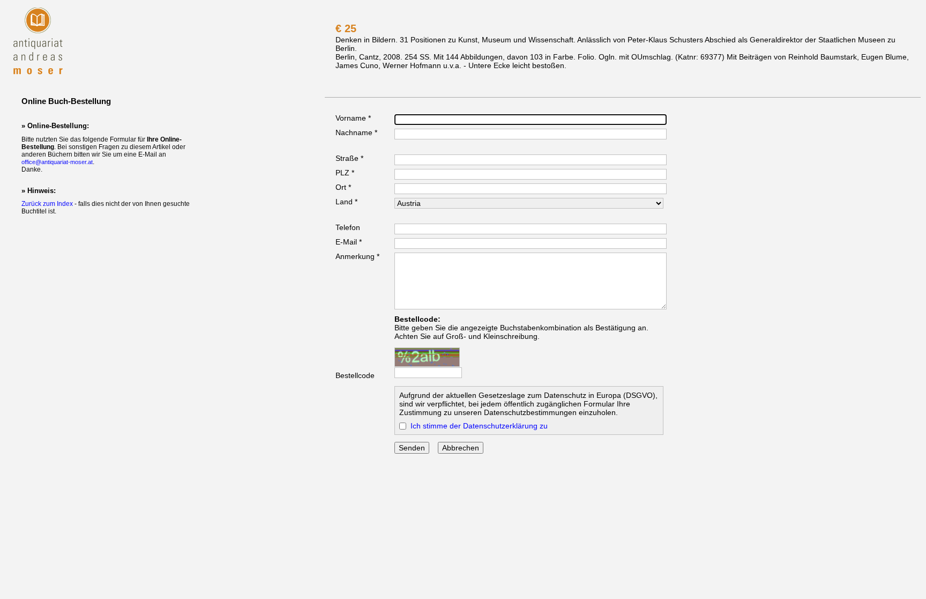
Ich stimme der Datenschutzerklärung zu (479, 425)
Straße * (349, 158)
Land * (346, 201)
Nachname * (356, 132)
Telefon (347, 227)
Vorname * (353, 118)
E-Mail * (348, 242)
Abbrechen (460, 447)
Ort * (343, 187)
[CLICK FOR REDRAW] (427, 357)
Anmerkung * (357, 256)
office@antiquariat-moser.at (57, 162)
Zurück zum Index (47, 204)
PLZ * (344, 172)
